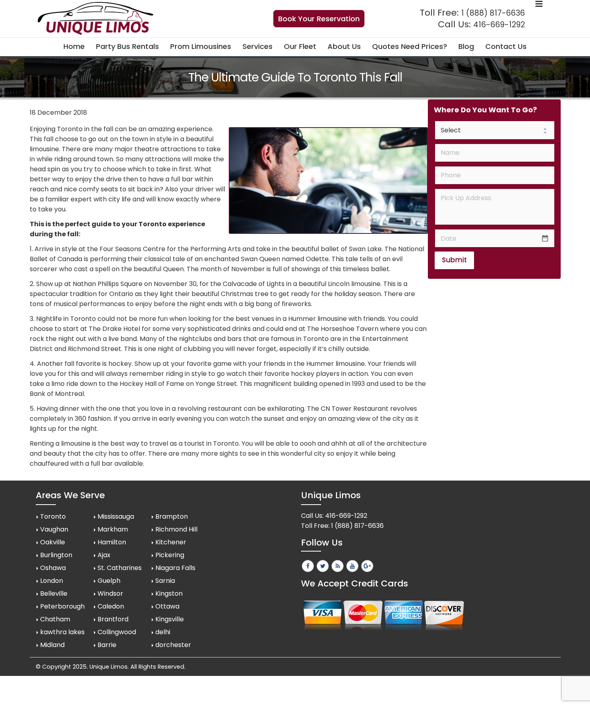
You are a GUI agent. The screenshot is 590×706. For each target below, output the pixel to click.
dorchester (173, 644)
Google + (367, 566)
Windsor (110, 593)
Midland (52, 644)
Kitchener (170, 542)
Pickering (169, 555)
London (51, 580)
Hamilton (112, 542)
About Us (344, 46)
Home (74, 46)
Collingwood (117, 632)
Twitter (323, 566)
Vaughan (54, 529)
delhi (162, 632)
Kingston (169, 593)
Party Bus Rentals (127, 46)
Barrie (107, 644)
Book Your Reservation (319, 19)
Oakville (52, 542)
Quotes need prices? (409, 46)
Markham (113, 529)
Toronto (53, 516)
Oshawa (53, 567)
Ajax (104, 555)
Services (257, 46)
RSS (338, 566)
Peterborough (62, 606)
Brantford (113, 619)
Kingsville (169, 619)
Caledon (111, 606)
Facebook (308, 566)
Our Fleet (300, 46)
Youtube (352, 566)
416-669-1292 (499, 24)
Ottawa (167, 606)
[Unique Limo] (95, 19)
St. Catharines (120, 567)
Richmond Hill (176, 529)
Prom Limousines (200, 46)
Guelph (109, 580)
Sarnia (165, 580)
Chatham (55, 619)
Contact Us (506, 46)
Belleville (53, 593)
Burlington (56, 555)
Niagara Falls (175, 567)
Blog (466, 46)
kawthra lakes (62, 632)
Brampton (171, 516)
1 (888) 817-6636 (493, 13)
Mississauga (116, 516)
